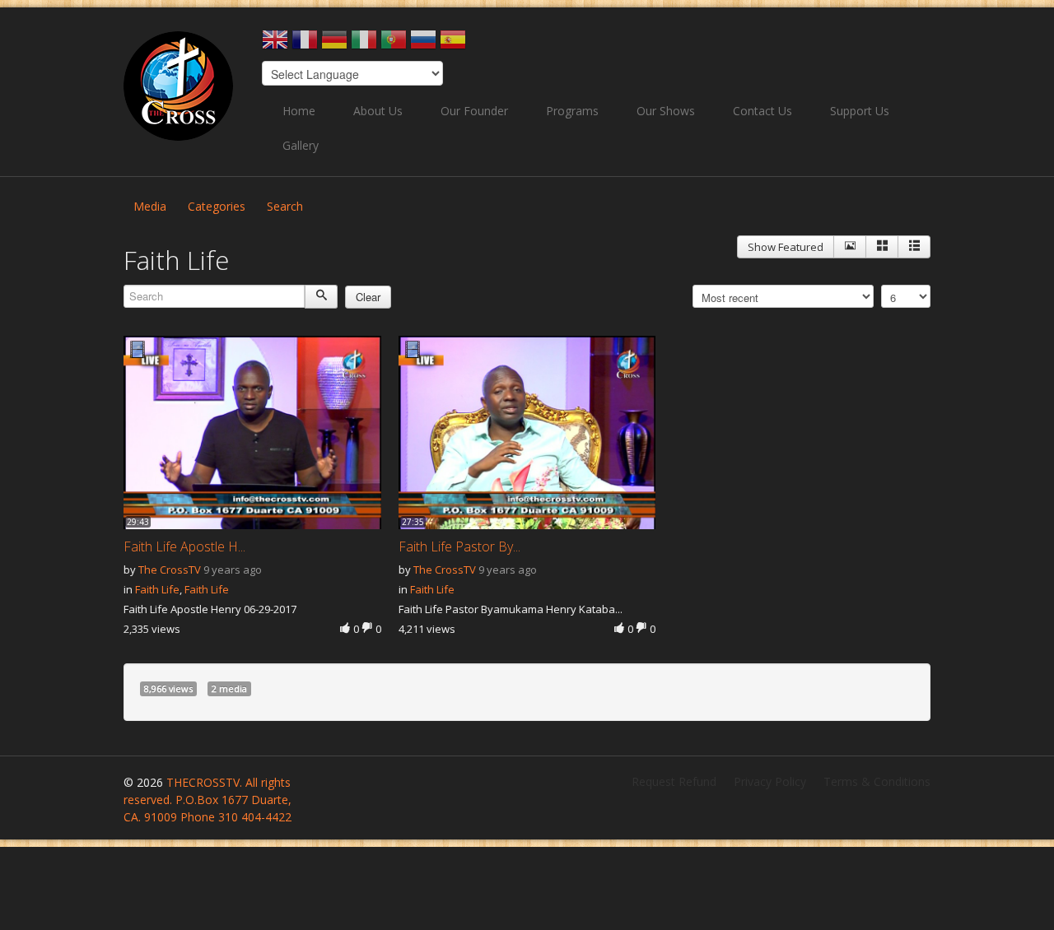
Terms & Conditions (876, 781)
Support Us (859, 111)
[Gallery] (881, 246)
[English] (275, 44)
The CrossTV (169, 569)
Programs (572, 111)
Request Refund (674, 781)
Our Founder (474, 111)
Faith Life (157, 589)
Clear (368, 297)
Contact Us (762, 111)
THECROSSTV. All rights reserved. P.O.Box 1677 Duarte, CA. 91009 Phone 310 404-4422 (207, 799)
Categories (216, 206)
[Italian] (364, 44)
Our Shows (666, 111)
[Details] (849, 246)
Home (298, 111)
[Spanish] (453, 44)
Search (285, 206)
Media (149, 206)
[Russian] (423, 44)
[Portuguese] (393, 44)
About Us (378, 111)
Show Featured (785, 246)
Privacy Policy (770, 781)
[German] (334, 44)
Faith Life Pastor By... (459, 546)
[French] (304, 44)
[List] (914, 246)
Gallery (300, 145)
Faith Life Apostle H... (184, 546)
